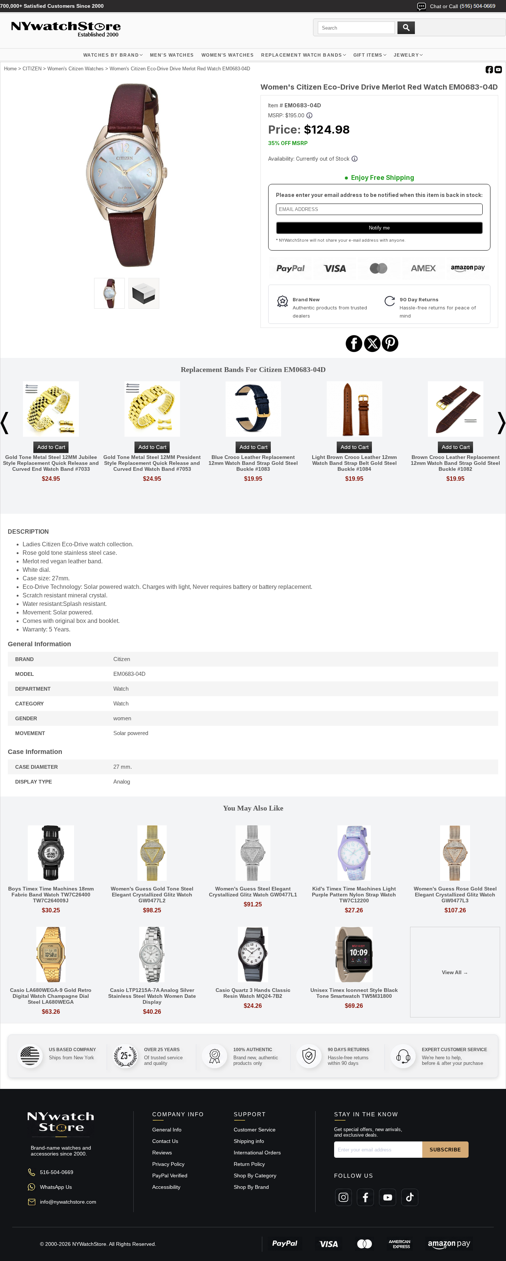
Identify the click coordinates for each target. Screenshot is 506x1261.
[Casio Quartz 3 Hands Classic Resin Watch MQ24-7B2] (253, 955)
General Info (167, 1130)
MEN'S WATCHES (172, 55)
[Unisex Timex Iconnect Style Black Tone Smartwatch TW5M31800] (354, 955)
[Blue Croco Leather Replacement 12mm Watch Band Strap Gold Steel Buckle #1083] (253, 409)
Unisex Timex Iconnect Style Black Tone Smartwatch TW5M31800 (354, 993)
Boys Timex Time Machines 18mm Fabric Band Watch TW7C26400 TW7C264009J (51, 894)
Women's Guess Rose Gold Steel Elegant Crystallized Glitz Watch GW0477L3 (455, 894)
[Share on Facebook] (354, 351)
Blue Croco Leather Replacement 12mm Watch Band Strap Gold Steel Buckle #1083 (253, 463)
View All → (455, 972)
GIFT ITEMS (368, 55)
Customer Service (255, 1130)
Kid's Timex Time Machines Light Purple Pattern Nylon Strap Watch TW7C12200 (354, 894)
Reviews (162, 1153)
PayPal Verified (169, 1175)
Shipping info (249, 1141)
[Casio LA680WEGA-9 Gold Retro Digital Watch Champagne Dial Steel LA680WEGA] (51, 955)
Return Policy (249, 1164)
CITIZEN (32, 68)
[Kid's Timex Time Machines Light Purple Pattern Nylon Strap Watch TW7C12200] (354, 853)
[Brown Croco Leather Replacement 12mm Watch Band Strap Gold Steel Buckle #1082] (455, 409)
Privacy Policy (168, 1164)
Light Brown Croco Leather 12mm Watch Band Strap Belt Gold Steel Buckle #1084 (354, 463)
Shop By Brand (251, 1187)
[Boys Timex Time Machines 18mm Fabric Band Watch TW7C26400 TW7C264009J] (51, 853)
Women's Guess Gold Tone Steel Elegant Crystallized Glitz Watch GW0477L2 (152, 894)
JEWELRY (406, 55)
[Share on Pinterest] (390, 351)
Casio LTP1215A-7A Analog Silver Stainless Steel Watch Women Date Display (152, 996)
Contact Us (165, 1141)
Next (501, 423)
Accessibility (166, 1187)
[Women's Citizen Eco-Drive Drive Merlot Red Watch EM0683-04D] (127, 266)
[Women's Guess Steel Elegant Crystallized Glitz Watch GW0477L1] (253, 853)
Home (10, 68)
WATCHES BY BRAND (111, 55)
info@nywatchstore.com (68, 1202)
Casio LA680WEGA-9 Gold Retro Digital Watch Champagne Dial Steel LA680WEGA (50, 996)
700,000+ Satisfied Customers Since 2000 (52, 6)
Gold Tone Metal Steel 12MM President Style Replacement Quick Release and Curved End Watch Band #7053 (152, 463)
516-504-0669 (56, 1172)
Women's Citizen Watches (75, 68)
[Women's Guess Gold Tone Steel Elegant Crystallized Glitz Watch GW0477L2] (152, 853)
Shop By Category (255, 1175)
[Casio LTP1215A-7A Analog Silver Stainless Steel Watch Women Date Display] (152, 955)
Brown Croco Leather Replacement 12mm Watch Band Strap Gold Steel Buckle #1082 (455, 463)
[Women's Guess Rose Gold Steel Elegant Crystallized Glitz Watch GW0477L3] (455, 853)
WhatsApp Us (56, 1187)
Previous (4, 423)
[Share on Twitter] (372, 351)
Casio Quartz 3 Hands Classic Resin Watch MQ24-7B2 (253, 993)
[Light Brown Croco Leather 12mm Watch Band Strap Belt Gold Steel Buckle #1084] (354, 409)
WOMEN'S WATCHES (228, 55)
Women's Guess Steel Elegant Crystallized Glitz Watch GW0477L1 (253, 892)
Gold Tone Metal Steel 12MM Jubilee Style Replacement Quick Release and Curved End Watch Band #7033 (51, 463)
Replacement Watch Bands (301, 55)
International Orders (257, 1153)
